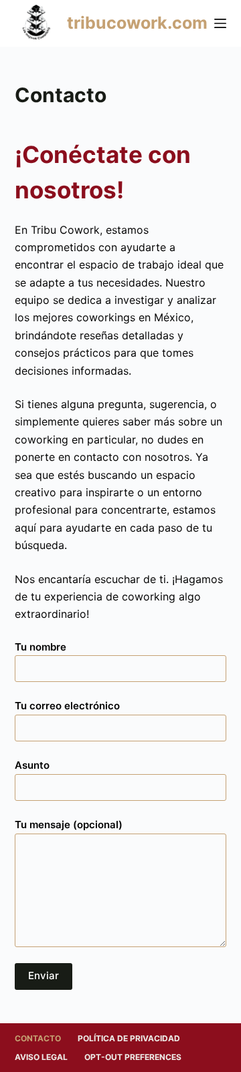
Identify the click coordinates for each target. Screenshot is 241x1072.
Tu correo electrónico (67, 705)
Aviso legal (41, 1057)
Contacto (38, 1038)
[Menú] (220, 23)
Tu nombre (40, 647)
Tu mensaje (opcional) (69, 824)
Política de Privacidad (129, 1038)
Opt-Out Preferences (132, 1057)
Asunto (32, 765)
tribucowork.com (137, 23)
